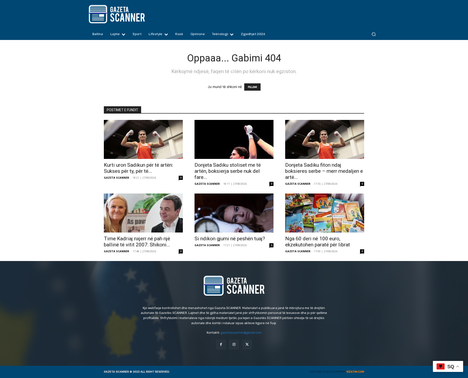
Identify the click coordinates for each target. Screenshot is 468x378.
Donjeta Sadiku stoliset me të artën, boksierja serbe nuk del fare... (228, 171)
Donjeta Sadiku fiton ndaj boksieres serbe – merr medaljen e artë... (324, 171)
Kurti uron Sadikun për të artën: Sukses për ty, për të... (138, 168)
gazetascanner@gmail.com (241, 332)
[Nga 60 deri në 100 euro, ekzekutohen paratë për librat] (324, 213)
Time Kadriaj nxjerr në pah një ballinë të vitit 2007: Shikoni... (137, 242)
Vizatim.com (355, 371)
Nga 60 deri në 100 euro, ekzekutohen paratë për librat (317, 242)
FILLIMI (252, 87)
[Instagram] (234, 344)
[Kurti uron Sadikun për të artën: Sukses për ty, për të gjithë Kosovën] (143, 139)
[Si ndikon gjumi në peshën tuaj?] (234, 213)
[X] (247, 344)
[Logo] (126, 14)
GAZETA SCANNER (116, 177)
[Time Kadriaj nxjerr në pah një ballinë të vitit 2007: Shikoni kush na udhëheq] (143, 213)
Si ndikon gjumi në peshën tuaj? (230, 239)
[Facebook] (221, 344)
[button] (373, 34)
